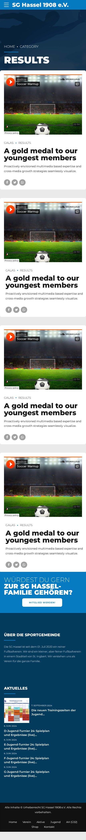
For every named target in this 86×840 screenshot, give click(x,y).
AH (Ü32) (71, 822)
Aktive (41, 822)
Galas (9, 143)
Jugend (55, 822)
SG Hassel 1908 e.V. (40, 4)
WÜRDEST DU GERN (38, 586)
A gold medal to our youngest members (41, 154)
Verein (27, 822)
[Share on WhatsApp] (22, 182)
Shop (35, 826)
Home (9, 47)
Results (24, 143)
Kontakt (49, 826)
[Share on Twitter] (15, 182)
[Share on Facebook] (7, 182)
